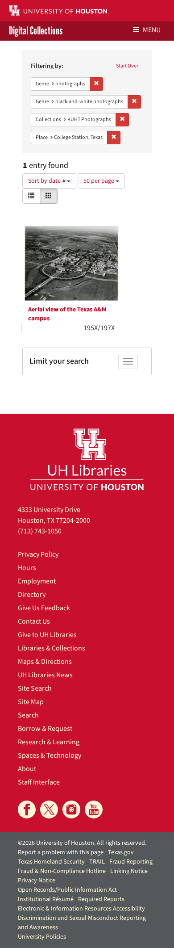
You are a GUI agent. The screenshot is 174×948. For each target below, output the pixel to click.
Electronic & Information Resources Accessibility (81, 908)
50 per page (99, 180)
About (27, 769)
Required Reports (101, 899)
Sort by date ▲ (47, 180)
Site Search (35, 688)
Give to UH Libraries (47, 635)
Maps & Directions (45, 662)
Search (28, 715)
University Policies (42, 936)
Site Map (31, 702)
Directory (32, 595)
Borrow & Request (45, 729)
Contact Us (34, 621)
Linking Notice (129, 871)
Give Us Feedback (44, 608)
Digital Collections (35, 31)
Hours (27, 568)
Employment (37, 581)
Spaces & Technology (49, 755)
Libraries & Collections (51, 648)
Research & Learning (48, 742)
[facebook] (27, 809)
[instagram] (71, 809)
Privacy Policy (38, 554)
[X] (49, 809)
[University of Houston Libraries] (87, 459)
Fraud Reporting (131, 861)
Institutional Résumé (46, 899)
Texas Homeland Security (51, 861)
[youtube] (94, 809)
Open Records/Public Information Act (67, 889)
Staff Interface (39, 782)
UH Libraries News (45, 675)
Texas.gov (121, 852)
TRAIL (97, 861)
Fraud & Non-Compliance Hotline (62, 871)
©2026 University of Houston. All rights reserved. (82, 843)
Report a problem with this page (61, 852)
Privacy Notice (36, 880)
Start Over (127, 66)
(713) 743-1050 (40, 531)
